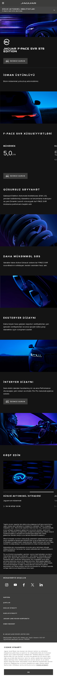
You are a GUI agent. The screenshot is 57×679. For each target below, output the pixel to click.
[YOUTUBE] (15, 585)
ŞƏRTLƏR (6, 603)
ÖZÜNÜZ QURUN (17, 61)
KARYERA (6, 597)
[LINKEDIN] (41, 585)
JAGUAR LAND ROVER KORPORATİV (16, 618)
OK (28, 672)
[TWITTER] (32, 585)
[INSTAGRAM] (6, 585)
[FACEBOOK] (24, 585)
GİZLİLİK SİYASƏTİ (10, 608)
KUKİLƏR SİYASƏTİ (10, 613)
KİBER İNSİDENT (9, 624)
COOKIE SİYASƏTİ (42, 665)
